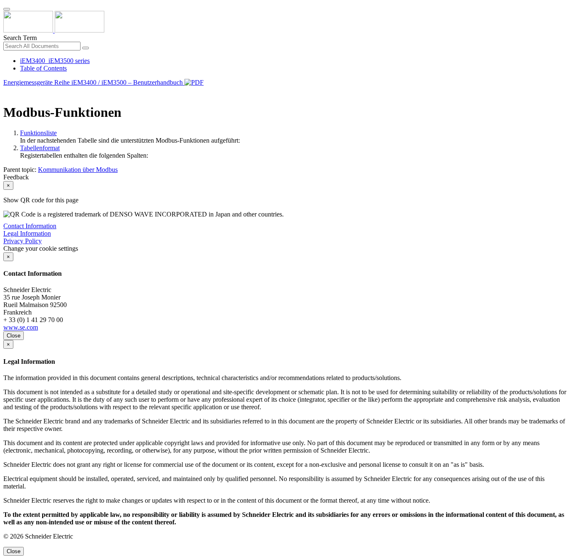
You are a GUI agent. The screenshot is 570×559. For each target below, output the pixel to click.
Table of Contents (43, 68)
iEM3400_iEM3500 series (55, 60)
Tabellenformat (40, 147)
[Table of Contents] (6, 92)
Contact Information (29, 225)
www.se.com (20, 327)
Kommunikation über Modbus (78, 169)
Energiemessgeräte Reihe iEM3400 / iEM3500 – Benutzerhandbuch (93, 82)
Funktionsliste (38, 132)
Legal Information (27, 233)
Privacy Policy (22, 240)
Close (13, 335)
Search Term (20, 37)
